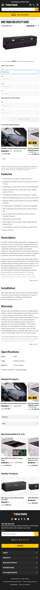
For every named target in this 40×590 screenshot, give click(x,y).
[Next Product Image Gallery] (36, 43)
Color (2, 109)
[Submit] (36, 534)
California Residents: (13, 370)
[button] (20, 553)
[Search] (37, 9)
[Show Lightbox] (20, 42)
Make (2, 76)
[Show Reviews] (32, 26)
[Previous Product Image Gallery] (3, 43)
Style (2, 102)
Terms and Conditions (24, 584)
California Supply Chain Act (30, 581)
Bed (2, 90)
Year (2, 69)
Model (2, 83)
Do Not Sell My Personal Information (12, 581)
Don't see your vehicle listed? (10, 98)
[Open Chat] (30, 5)
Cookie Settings (14, 584)
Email (3, 530)
